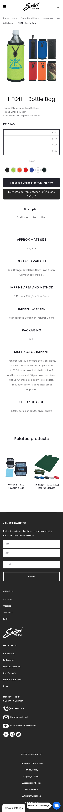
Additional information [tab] (31, 217)
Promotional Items (30, 18)
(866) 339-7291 (16, 708)
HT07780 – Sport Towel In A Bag (16, 487)
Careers (7, 606)
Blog (5, 686)
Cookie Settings (32, 802)
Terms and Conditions (31, 763)
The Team (8, 612)
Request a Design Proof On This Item (31, 182)
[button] (7, 170)
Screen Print (9, 653)
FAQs (5, 619)
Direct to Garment (12, 666)
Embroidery (8, 660)
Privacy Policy (31, 769)
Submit (31, 576)
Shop (14, 18)
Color (32, 161)
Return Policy (31, 789)
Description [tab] (31, 209)
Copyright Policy (31, 776)
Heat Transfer (9, 673)
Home (6, 18)
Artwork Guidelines (31, 796)
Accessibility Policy (31, 783)
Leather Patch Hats (12, 679)
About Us (7, 599)
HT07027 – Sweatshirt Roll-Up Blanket (47, 487)
